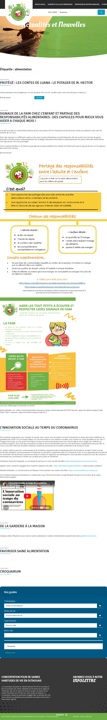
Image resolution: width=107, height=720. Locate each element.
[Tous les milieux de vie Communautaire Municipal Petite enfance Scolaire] (53, 615)
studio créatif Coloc (86, 716)
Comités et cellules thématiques (60, 4)
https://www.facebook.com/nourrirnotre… (81, 461)
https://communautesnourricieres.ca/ (82, 470)
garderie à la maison (88, 536)
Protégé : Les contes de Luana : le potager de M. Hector (46, 83)
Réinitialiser (10, 653)
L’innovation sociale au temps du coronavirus (39, 427)
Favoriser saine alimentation (24, 551)
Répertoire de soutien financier (87, 4)
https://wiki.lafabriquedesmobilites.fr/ (68, 466)
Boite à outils (40, 4)
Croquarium (10, 571)
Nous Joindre (52, 12)
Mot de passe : (6, 97)
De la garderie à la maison (22, 526)
